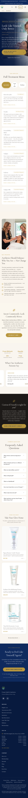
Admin (24, 792)
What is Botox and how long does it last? (12, 456)
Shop (3, 764)
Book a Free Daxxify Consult (14, 426)
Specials (4, 761)
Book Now (4, 769)
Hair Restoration (6, 717)
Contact (4, 771)
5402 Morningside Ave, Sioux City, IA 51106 (14, 733)
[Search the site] (12, 7)
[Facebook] (3, 698)
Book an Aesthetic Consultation (14, 52)
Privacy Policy (6, 780)
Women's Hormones (7, 712)
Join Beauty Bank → (14, 335)
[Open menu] (25, 7)
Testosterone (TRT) (6, 710)
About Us (4, 756)
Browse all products (14, 638)
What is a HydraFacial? (9, 481)
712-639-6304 (23, 1)
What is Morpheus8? (9, 475)
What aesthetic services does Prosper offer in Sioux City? (13, 499)
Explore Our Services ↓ (14, 57)
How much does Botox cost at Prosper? (13, 487)
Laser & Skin (14, 85)
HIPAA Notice (13, 780)
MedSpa (22, 85)
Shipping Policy (9, 782)
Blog (3, 766)
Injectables (6, 85)
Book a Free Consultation (14, 669)
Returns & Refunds (18, 782)
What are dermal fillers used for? (11, 470)
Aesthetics (4, 715)
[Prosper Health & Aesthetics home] (2, 7)
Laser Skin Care (5, 720)
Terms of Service (21, 780)
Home (3, 10)
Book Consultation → (10, 105)
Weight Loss (5, 707)
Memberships (5, 725)
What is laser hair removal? (10, 492)
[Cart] (16, 7)
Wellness (4, 723)
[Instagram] (7, 698)
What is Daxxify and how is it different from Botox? (13, 463)
